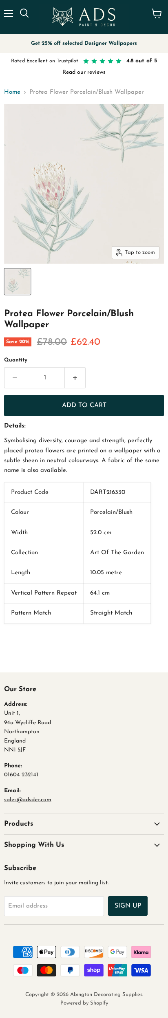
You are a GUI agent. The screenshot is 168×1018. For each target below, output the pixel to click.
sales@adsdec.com (27, 800)
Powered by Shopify (84, 1003)
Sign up (128, 906)
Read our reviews (84, 72)
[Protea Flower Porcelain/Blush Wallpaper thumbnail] (17, 282)
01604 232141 (21, 775)
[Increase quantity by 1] (75, 377)
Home (12, 92)
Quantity (15, 360)
